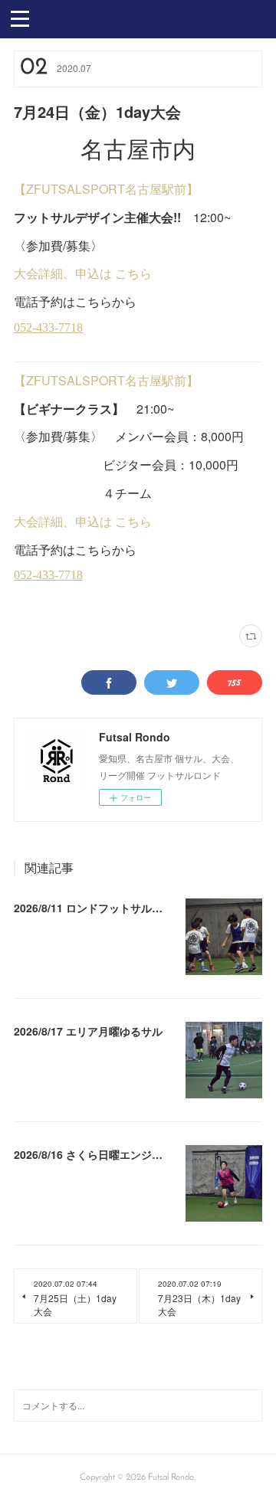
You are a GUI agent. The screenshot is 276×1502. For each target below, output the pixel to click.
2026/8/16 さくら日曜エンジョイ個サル (109, 1154)
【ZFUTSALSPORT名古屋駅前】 (106, 189)
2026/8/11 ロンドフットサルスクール (104, 907)
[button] (20, 18)
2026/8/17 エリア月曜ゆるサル (88, 1031)
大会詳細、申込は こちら (83, 273)
